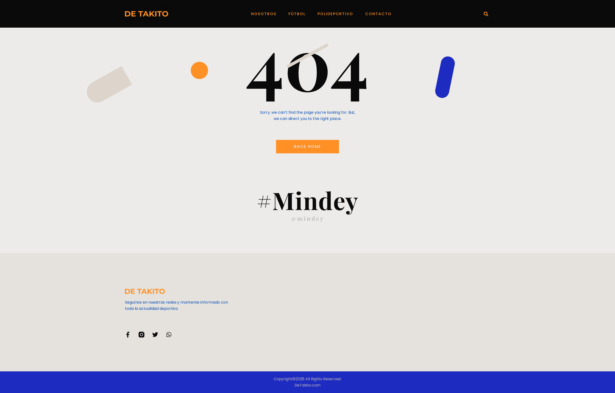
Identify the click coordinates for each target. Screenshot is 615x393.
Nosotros (264, 14)
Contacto (378, 14)
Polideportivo (335, 14)
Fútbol (297, 14)
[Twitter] (155, 334)
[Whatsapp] (169, 334)
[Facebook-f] (128, 334)
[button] (486, 14)
